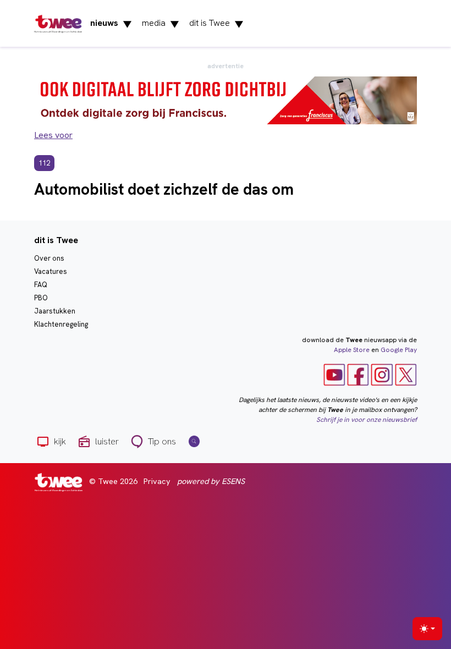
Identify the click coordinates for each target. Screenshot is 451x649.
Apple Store (352, 349)
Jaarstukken (54, 311)
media (160, 23)
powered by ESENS (211, 481)
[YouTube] (334, 374)
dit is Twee (216, 23)
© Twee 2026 (113, 481)
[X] (406, 374)
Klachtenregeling (61, 324)
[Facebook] (358, 374)
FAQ (40, 284)
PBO (41, 297)
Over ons (49, 258)
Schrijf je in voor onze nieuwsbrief (366, 419)
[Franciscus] (225, 100)
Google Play (399, 349)
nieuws (111, 23)
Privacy (157, 481)
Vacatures (50, 271)
